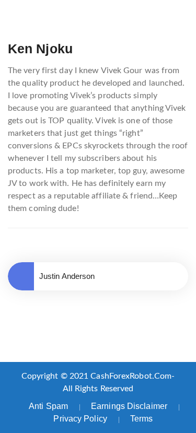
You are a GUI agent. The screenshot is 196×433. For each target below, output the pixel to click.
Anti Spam (48, 406)
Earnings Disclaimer (129, 406)
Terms (141, 418)
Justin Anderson (67, 276)
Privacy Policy (80, 418)
